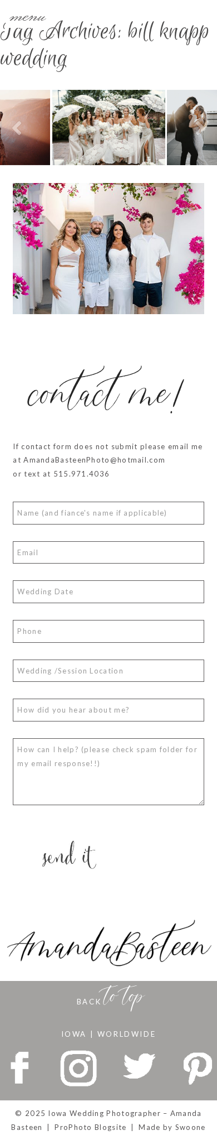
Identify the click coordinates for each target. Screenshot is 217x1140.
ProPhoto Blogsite (90, 1127)
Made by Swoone (172, 1127)
